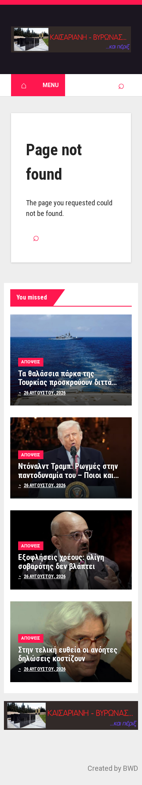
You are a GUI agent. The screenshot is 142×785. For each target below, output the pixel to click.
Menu (51, 85)
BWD (130, 768)
